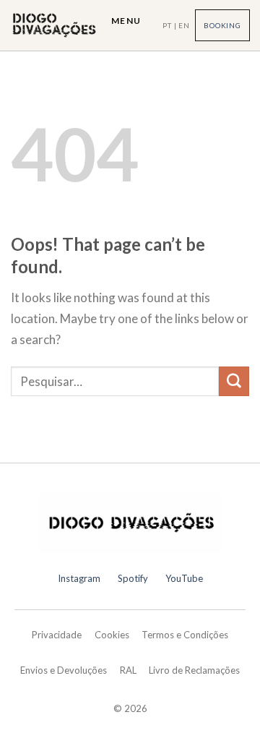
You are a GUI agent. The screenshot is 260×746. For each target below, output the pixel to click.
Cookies (112, 634)
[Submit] (234, 381)
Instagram (79, 578)
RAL (128, 670)
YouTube (184, 578)
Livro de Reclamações (194, 670)
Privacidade (57, 634)
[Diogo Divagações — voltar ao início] (130, 522)
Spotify (133, 578)
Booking (222, 25)
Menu (126, 20)
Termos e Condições (185, 634)
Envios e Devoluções (63, 670)
